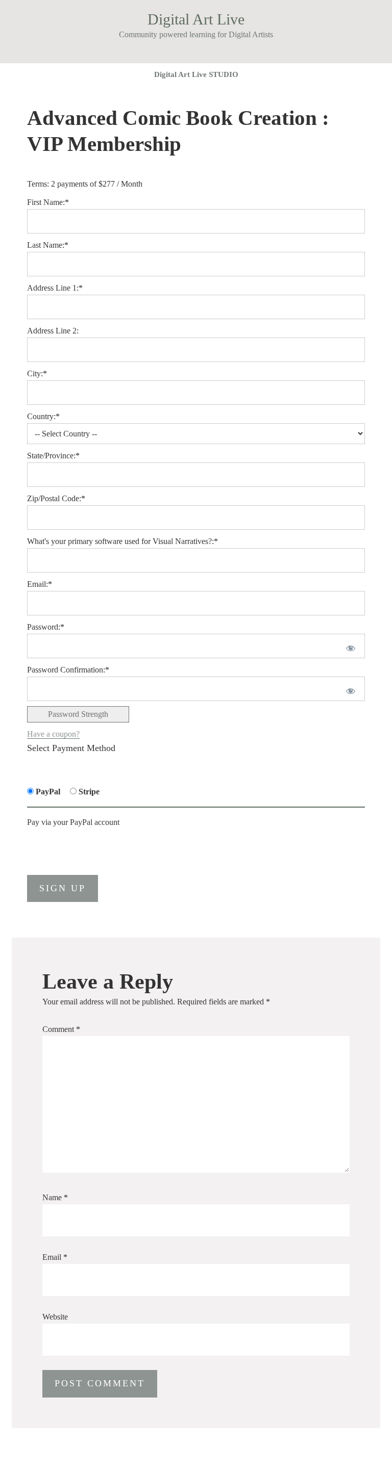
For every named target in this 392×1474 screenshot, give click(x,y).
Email (54, 1257)
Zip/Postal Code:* (56, 498)
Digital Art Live (196, 19)
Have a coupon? (53, 734)
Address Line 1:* (55, 287)
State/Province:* (53, 455)
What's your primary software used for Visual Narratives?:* (122, 541)
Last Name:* (47, 245)
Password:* (45, 627)
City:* (37, 373)
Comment (61, 1029)
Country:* (43, 416)
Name (55, 1197)
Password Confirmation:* (68, 669)
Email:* (39, 584)
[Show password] (349, 646)
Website (55, 1316)
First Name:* (48, 202)
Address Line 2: (53, 330)
